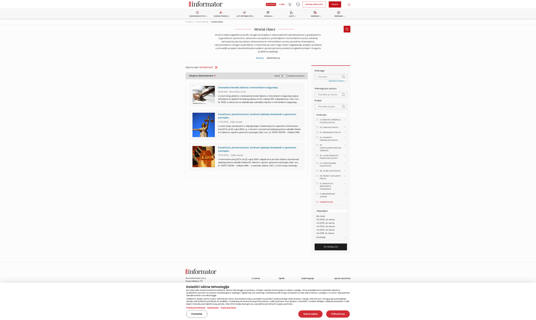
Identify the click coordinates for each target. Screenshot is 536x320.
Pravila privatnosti (195, 307)
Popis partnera (228, 307)
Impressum (213, 307)
